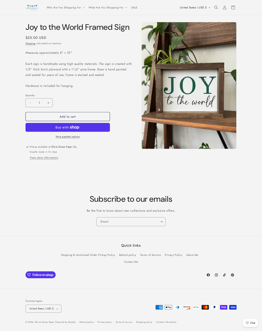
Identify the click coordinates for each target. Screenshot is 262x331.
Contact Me (131, 262)
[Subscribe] (161, 221)
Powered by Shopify (65, 322)
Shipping (30, 43)
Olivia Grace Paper (45, 322)
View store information (44, 157)
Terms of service (124, 322)
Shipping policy (144, 322)
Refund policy (127, 255)
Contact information (166, 322)
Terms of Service (150, 255)
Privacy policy (105, 322)
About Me (192, 255)
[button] (65, 7)
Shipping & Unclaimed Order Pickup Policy (88, 255)
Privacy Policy (173, 255)
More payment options (68, 136)
